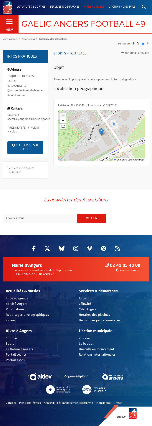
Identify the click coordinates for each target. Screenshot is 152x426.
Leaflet (120, 159)
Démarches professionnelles (99, 320)
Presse (118, 403)
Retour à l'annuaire (137, 52)
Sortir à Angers (16, 303)
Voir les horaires (130, 270)
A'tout (83, 298)
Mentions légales (30, 403)
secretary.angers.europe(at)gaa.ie (28, 119)
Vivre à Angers (94, 7)
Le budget (86, 343)
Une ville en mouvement (96, 349)
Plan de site (103, 403)
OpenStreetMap (136, 159)
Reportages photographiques (27, 314)
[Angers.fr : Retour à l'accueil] (7, 7)
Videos (10, 320)
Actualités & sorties (31, 7)
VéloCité (85, 303)
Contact (11, 403)
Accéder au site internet (29, 147)
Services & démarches (65, 7)
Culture (11, 338)
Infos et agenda (17, 298)
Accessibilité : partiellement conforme (68, 403)
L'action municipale (122, 7)
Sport (10, 343)
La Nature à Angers (19, 349)
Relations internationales (97, 354)
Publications (15, 309)
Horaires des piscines (94, 314)
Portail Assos (15, 360)
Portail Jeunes (16, 354)
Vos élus (84, 338)
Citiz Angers (87, 309)
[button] (101, 132)
